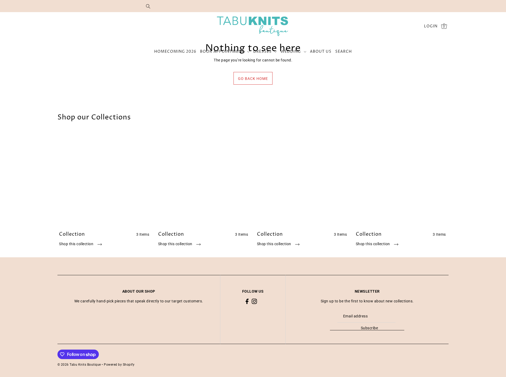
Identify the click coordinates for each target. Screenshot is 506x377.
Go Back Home (253, 78)
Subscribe (369, 328)
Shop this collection (76, 244)
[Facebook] (247, 301)
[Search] (148, 6)
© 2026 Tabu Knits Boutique (79, 364)
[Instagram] (254, 301)
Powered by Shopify (119, 364)
